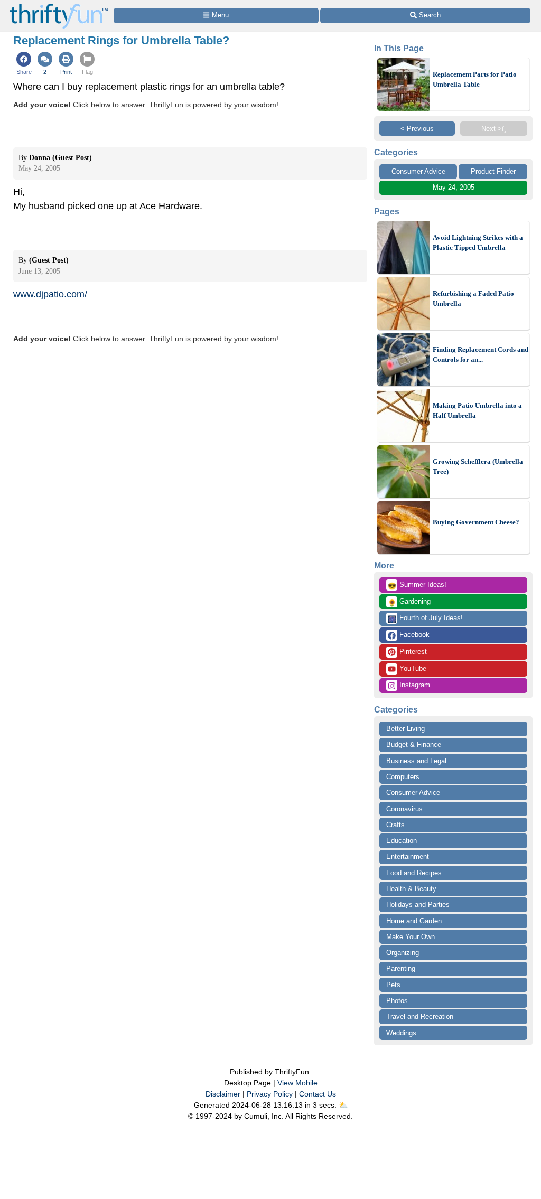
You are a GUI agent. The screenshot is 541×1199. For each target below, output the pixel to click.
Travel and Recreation (419, 1016)
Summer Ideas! (417, 585)
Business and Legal (416, 761)
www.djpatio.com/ (50, 294)
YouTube (411, 668)
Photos (397, 1001)
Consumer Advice (418, 171)
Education (401, 841)
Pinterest (412, 651)
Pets (393, 985)
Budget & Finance (413, 744)
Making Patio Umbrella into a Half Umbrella (477, 410)
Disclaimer (223, 1094)
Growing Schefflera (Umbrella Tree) (478, 466)
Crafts (395, 825)
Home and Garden (414, 921)
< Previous (417, 129)
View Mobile (297, 1083)
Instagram (413, 685)
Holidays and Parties (418, 904)
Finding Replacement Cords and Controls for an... (480, 354)
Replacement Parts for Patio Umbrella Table (475, 79)
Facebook (413, 635)
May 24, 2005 (453, 187)
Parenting (400, 968)
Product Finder (493, 171)
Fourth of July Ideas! (425, 618)
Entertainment (407, 856)
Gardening (409, 602)
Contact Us (317, 1094)
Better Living (405, 729)
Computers (402, 777)
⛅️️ (343, 1105)
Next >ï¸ (493, 129)
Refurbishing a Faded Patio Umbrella (473, 298)
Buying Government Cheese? (476, 522)
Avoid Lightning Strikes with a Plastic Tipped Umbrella (478, 242)
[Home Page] (58, 6)
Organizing (402, 953)
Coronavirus (404, 809)
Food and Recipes (414, 873)
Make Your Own (410, 937)
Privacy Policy (270, 1094)
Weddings (401, 1033)
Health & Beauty (411, 889)
